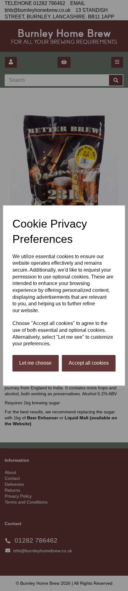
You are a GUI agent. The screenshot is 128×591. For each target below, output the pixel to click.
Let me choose (35, 363)
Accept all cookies (89, 363)
